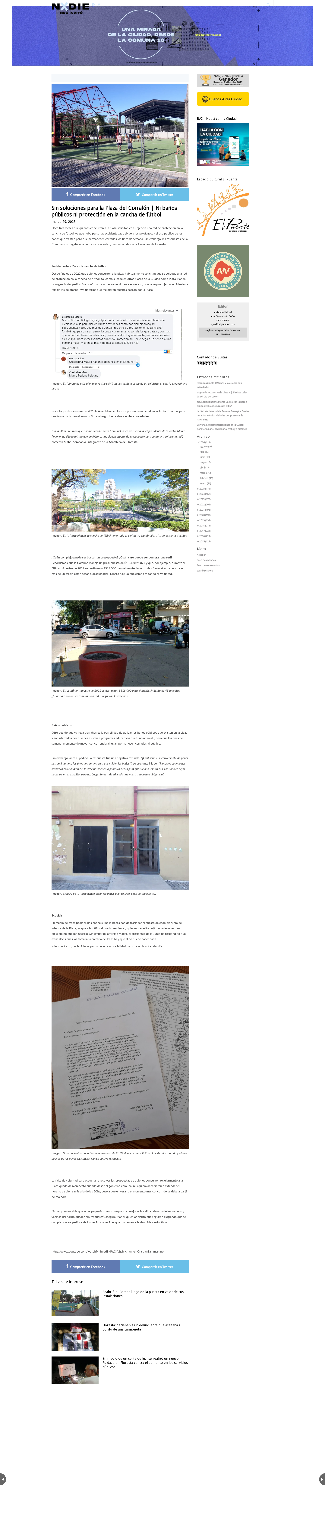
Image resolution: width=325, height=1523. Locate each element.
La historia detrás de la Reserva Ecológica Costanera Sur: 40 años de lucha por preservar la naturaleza (223, 415)
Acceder (201, 554)
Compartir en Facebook (87, 195)
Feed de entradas (206, 560)
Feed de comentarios (208, 565)
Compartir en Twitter (157, 195)
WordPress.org (205, 570)
